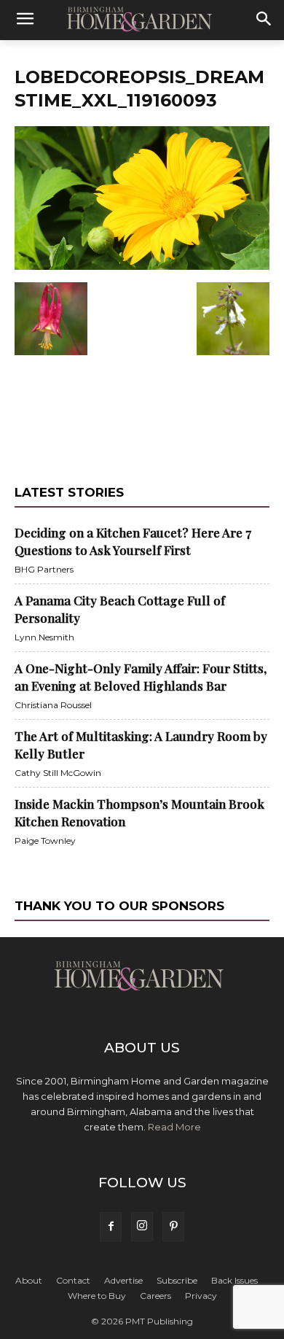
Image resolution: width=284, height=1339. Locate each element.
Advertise (123, 1280)
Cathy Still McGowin (58, 772)
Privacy (201, 1295)
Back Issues (234, 1280)
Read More (174, 1127)
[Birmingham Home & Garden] (142, 20)
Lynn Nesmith (44, 637)
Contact (73, 1280)
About (28, 1280)
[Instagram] (142, 1226)
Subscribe (177, 1280)
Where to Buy (97, 1295)
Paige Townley (45, 840)
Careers (155, 1295)
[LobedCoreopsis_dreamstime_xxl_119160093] (142, 267)
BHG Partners (44, 569)
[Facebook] (111, 1226)
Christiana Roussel (53, 704)
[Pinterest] (173, 1226)
